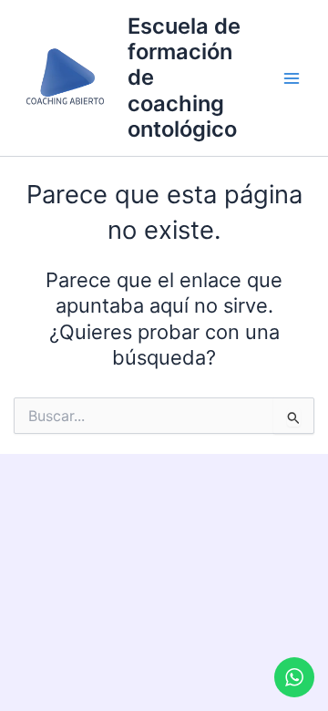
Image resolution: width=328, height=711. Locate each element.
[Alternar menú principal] (291, 78)
